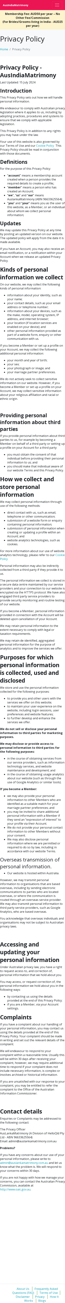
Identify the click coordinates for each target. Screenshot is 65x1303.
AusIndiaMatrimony (15, 5)
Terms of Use (48, 1293)
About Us (23, 1289)
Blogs (42, 1301)
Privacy (40, 1297)
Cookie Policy (45, 146)
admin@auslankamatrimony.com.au (24, 1163)
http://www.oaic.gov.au (15, 1189)
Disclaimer (23, 1297)
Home (4, 49)
